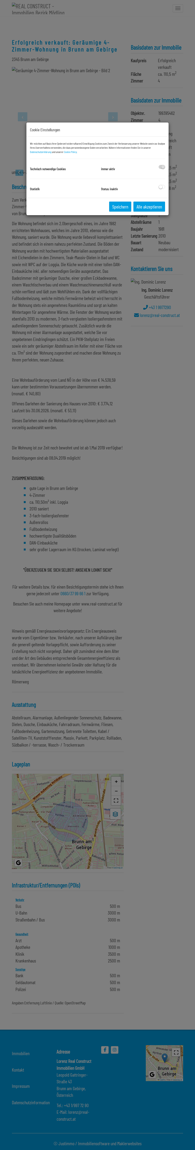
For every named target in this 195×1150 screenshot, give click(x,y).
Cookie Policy (70, 151)
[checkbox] (162, 167)
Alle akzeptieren (149, 206)
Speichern (120, 206)
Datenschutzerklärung (40, 151)
